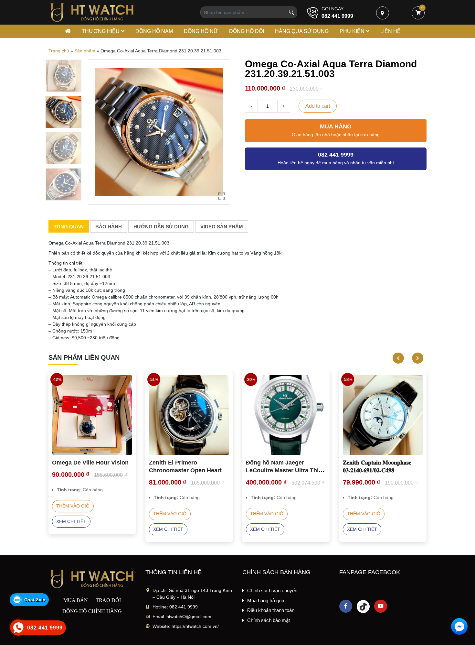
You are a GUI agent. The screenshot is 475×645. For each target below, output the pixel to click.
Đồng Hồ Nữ (201, 31)
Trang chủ (58, 50)
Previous (396, 358)
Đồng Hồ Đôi (246, 31)
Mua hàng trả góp (265, 600)
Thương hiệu (101, 31)
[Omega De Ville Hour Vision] (92, 415)
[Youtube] (380, 606)
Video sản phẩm (221, 226)
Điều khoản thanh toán (270, 610)
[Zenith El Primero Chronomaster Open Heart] (189, 415)
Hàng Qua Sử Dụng (302, 31)
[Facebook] (345, 606)
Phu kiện (352, 31)
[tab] (68, 226)
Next (415, 358)
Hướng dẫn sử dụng (161, 226)
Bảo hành (108, 226)
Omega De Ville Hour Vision (90, 462)
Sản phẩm (84, 50)
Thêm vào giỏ (73, 505)
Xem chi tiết (71, 521)
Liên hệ (390, 31)
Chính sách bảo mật (268, 620)
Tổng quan (69, 226)
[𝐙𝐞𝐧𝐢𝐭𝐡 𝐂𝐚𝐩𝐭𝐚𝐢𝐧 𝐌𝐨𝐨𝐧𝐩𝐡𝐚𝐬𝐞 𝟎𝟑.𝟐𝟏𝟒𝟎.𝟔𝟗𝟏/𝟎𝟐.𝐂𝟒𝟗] (383, 415)
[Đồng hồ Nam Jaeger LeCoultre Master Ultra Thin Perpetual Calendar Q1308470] (286, 415)
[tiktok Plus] (363, 606)
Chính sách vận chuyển (272, 590)
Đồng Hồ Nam (154, 31)
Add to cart (317, 106)
